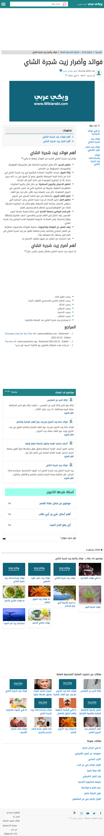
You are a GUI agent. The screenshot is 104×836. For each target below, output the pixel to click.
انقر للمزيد (69, 413)
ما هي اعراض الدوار (91, 748)
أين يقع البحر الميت (60, 524)
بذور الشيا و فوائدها (91, 788)
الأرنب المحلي (94, 759)
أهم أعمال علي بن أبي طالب (55, 514)
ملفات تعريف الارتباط (11, 820)
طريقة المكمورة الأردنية (89, 782)
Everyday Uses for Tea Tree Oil (20, 334)
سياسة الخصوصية (10, 825)
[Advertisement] (52, 31)
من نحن (14, 829)
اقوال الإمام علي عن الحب (89, 765)
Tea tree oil (10, 341)
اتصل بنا (16, 816)
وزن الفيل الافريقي (92, 776)
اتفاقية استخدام (13, 812)
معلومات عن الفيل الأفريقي (88, 753)
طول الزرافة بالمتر (92, 793)
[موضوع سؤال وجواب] (7, 392)
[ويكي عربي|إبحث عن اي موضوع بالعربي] (95, 4)
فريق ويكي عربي (70, 71)
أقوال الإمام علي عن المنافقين (86, 799)
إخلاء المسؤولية (10, 833)
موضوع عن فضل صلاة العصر (55, 503)
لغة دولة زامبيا (94, 770)
